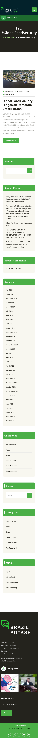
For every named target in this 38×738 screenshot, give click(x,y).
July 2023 (9, 353)
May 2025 (9, 290)
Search (8, 161)
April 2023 (9, 362)
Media (8, 450)
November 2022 (11, 383)
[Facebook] (9, 735)
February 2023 (11, 370)
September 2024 (12, 303)
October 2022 (11, 387)
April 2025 (9, 294)
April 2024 (9, 324)
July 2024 (9, 311)
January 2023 (10, 374)
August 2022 (10, 395)
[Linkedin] (29, 735)
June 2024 (9, 315)
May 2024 (9, 319)
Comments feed (12, 582)
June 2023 (9, 357)
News (8, 455)
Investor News (9, 94)
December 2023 (11, 332)
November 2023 (11, 336)
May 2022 (9, 408)
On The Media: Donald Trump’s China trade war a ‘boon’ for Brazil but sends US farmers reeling (19, 244)
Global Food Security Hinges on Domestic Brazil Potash (18, 105)
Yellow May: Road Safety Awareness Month (19, 224)
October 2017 (10, 421)
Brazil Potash (9, 91)
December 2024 (11, 298)
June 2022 (9, 404)
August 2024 (10, 307)
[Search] (29, 495)
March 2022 (10, 412)
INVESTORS (12, 18)
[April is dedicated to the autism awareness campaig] (10, 683)
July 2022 (9, 400)
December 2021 (11, 417)
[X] (19, 735)
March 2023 (10, 366)
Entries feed (10, 577)
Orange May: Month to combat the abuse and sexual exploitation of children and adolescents (18, 199)
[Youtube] (24, 735)
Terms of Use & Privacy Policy (19, 728)
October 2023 (11, 341)
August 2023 (10, 349)
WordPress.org (11, 588)
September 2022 (12, 391)
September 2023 (12, 345)
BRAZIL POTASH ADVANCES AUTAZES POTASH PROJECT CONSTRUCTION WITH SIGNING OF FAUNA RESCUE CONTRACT (18, 234)
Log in (8, 572)
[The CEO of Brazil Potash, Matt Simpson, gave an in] (28, 683)
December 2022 (11, 379)
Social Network (11, 466)
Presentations (11, 460)
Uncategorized (11, 471)
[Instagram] (14, 735)
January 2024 (10, 328)
